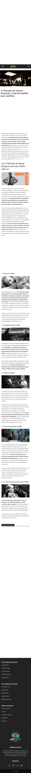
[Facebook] (9, 765)
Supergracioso (5, 677)
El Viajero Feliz (5, 665)
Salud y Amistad (6, 671)
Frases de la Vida (6, 668)
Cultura (5, 87)
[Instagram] (13, 765)
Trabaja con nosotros (7, 714)
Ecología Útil (5, 690)
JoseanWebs (5, 718)
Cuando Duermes (6, 674)
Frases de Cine (19, 159)
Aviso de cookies (6, 708)
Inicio (2, 87)
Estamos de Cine (6, 686)
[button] (2, 66)
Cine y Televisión (12, 87)
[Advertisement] (15, 16)
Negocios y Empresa (7, 699)
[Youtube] (21, 765)
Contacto (4, 711)
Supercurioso (23, 149)
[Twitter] (17, 765)
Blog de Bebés (5, 693)
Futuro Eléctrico (5, 696)
